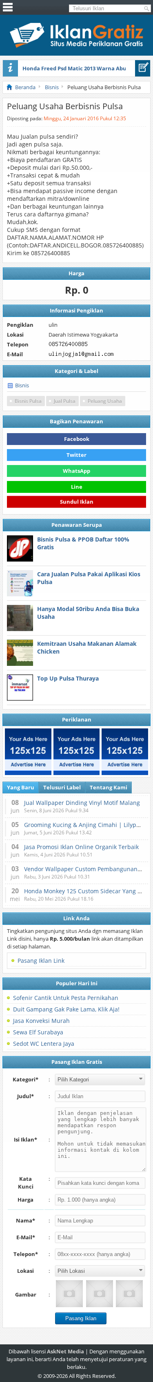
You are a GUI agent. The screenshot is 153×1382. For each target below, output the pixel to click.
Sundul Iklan (76, 502)
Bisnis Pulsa (28, 401)
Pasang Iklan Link (41, 960)
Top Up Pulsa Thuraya (68, 678)
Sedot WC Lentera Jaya (43, 1043)
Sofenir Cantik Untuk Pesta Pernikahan (65, 998)
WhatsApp (76, 470)
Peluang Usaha (105, 401)
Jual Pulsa (64, 401)
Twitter (76, 454)
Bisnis (22, 385)
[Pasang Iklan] (142, 68)
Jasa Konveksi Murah (41, 1021)
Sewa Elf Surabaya (38, 1032)
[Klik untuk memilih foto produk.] (69, 1293)
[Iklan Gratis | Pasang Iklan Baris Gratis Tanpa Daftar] (76, 45)
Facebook (76, 439)
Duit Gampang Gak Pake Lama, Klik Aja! (66, 1009)
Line (76, 486)
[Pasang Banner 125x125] (28, 751)
